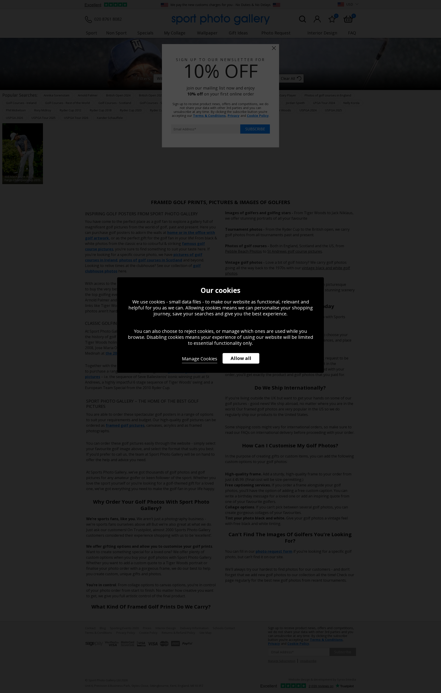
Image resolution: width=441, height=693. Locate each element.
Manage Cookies (199, 359)
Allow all (241, 358)
